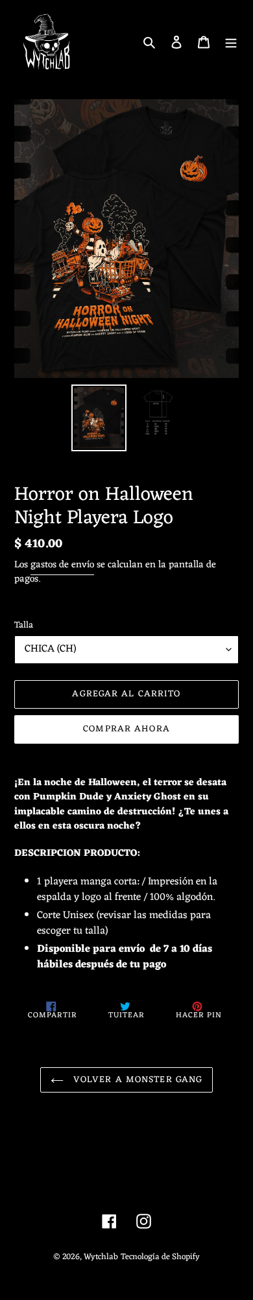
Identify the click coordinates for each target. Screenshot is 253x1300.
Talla (23, 625)
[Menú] (231, 42)
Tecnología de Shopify (160, 1256)
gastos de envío (62, 565)
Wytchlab (101, 1256)
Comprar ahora (126, 729)
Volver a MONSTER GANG (136, 1080)
